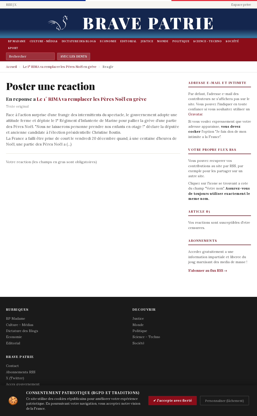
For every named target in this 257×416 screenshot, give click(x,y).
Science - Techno (207, 41)
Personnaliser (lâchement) (224, 401)
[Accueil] (59, 23)
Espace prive (241, 5)
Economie (108, 41)
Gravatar (195, 114)
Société (232, 41)
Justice (147, 41)
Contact (12, 365)
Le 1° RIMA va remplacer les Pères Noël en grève (59, 67)
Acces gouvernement (23, 384)
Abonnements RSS (20, 372)
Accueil (11, 67)
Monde (162, 41)
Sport (13, 48)
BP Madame (17, 41)
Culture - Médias (44, 41)
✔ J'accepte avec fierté (172, 400)
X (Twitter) (15, 378)
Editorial (128, 41)
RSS (9, 5)
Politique (180, 41)
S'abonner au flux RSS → (207, 270)
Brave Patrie (149, 22)
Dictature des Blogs (79, 41)
